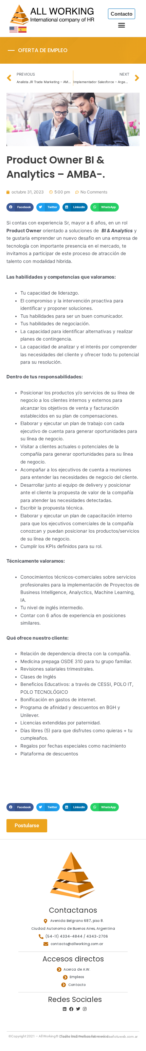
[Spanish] (22, 29)
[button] (121, 24)
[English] (14, 29)
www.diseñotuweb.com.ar (117, 1036)
